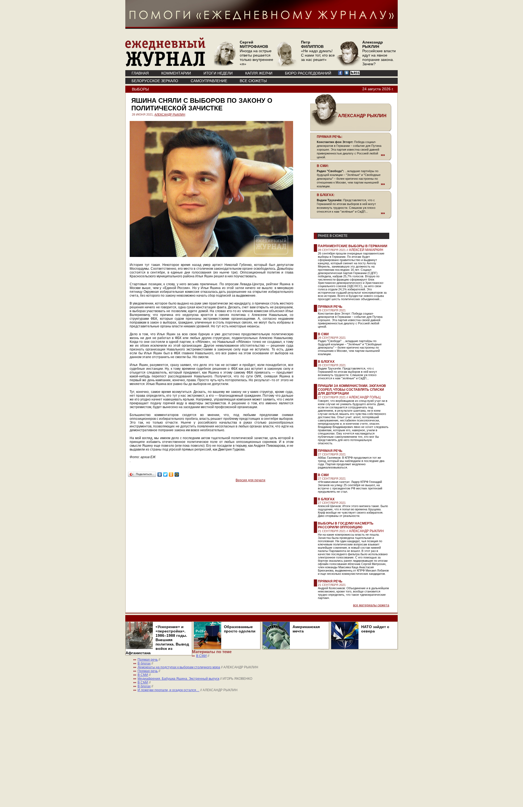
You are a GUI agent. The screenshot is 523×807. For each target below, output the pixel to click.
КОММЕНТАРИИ (176, 73)
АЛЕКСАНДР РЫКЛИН (169, 114)
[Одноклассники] (171, 474)
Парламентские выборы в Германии (352, 246)
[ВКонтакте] (160, 474)
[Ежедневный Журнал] (165, 65)
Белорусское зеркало (155, 81)
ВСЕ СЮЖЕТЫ (253, 81)
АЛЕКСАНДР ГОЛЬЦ (365, 397)
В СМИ (323, 334)
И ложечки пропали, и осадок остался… (168, 690)
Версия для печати (250, 480)
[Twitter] (165, 474)
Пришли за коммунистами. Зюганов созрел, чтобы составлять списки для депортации (352, 389)
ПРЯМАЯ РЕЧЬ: (329, 137)
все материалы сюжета (371, 605)
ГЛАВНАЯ (140, 73)
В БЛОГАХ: (326, 195)
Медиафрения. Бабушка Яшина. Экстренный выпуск (178, 679)
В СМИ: (323, 166)
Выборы (140, 89)
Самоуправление (209, 81)
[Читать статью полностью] (351, 155)
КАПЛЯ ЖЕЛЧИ (258, 73)
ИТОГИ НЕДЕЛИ (218, 73)
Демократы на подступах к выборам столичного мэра (179, 667)
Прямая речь (330, 307)
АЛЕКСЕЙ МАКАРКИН (366, 250)
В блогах (326, 362)
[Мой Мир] (177, 474)
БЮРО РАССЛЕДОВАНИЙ (308, 73)
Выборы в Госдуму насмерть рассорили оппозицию (345, 525)
